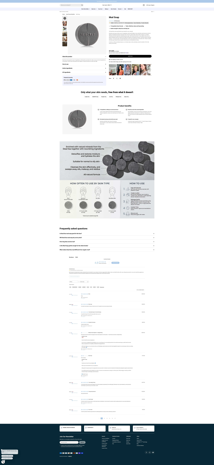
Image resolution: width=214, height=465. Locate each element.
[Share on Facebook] (113, 78)
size (70, 287)
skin (91, 287)
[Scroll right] (151, 69)
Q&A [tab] (76, 257)
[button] (112, 69)
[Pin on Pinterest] (120, 78)
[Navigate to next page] (115, 418)
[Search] (82, 5)
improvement (74, 287)
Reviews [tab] (71, 257)
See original (83, 298)
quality (80, 287)
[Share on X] (117, 78)
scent (98, 287)
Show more (102, 287)
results (94, 287)
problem (84, 287)
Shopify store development (64, 456)
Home (63, 14)
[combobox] (72, 5)
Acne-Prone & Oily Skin (70, 14)
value (88, 287)
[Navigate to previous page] (99, 418)
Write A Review (115, 262)
